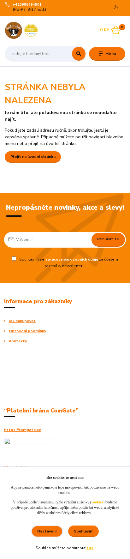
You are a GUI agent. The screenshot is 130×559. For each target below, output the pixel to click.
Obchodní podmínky (27, 331)
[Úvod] (26, 30)
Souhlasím (83, 531)
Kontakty (18, 341)
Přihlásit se (108, 239)
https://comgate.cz (22, 429)
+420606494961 (27, 5)
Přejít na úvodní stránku (33, 156)
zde (90, 547)
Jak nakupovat (22, 320)
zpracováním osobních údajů (71, 259)
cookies (97, 502)
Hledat (79, 54)
